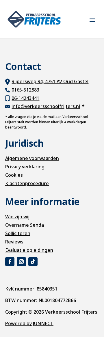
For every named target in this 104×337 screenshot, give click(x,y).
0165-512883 (25, 90)
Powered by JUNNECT (29, 323)
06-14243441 (25, 98)
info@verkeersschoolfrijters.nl (46, 106)
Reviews (14, 242)
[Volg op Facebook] (9, 261)
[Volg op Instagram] (21, 261)
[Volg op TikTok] (33, 261)
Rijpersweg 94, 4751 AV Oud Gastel (50, 81)
